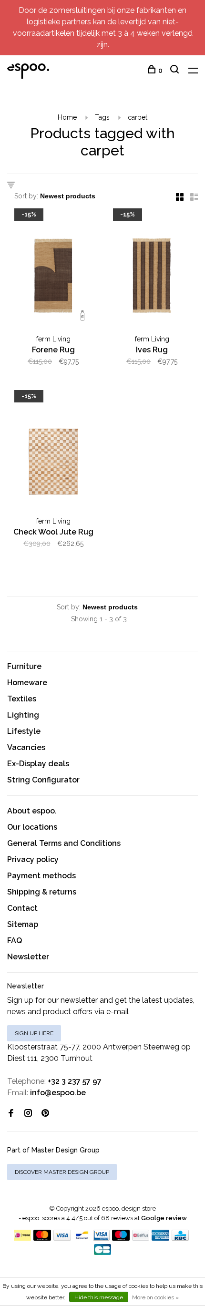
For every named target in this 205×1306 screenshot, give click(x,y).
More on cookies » (155, 1297)
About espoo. (32, 810)
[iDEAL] (22, 1238)
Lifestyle (24, 731)
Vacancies (26, 747)
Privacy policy (33, 859)
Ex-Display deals (38, 763)
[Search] (175, 70)
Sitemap (22, 924)
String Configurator (43, 779)
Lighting (23, 715)
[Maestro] (121, 1238)
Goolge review (164, 1218)
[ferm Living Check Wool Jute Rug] (53, 453)
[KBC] (180, 1238)
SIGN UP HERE (34, 1033)
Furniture (24, 666)
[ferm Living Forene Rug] (53, 271)
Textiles (21, 698)
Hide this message (98, 1297)
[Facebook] (11, 1113)
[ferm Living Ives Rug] (152, 271)
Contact (22, 908)
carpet (137, 117)
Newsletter (28, 956)
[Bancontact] (82, 1238)
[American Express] (160, 1238)
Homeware (27, 682)
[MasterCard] (42, 1238)
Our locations (32, 827)
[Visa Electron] (101, 1238)
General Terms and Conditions (64, 843)
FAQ (14, 940)
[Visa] (62, 1238)
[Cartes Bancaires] (102, 1252)
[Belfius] (140, 1238)
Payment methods (41, 875)
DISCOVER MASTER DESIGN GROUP (62, 1172)
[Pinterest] (45, 1113)
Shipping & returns (41, 891)
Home (67, 117)
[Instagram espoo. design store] (28, 1113)
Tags (102, 117)
